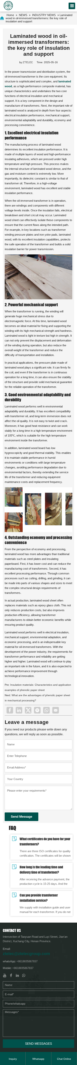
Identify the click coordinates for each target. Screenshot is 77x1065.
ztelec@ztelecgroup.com (26, 953)
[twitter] (28, 710)
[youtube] (5, 975)
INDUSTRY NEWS (44, 15)
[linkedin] (19, 710)
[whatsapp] (46, 710)
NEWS (23, 15)
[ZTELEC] (8, 5)
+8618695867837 (27, 961)
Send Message (21, 816)
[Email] (55, 710)
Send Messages (38, 1043)
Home (10, 15)
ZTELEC (28, 62)
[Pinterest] (37, 710)
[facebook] (10, 710)
